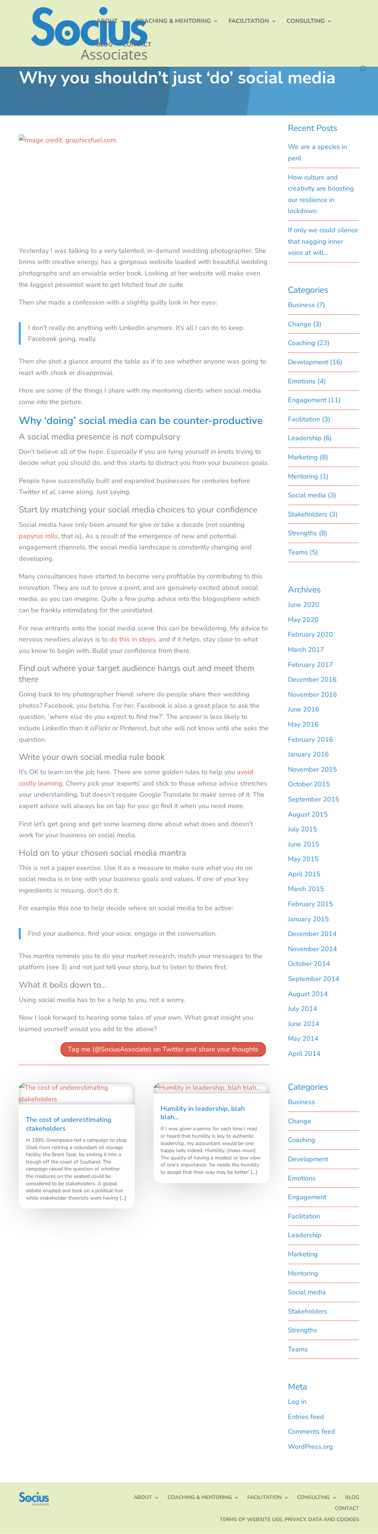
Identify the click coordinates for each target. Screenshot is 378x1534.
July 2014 (302, 1008)
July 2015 (302, 829)
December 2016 (312, 679)
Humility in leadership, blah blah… (203, 1112)
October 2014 (309, 963)
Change (299, 324)
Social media (307, 495)
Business (301, 304)
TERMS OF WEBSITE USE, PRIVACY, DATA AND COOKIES (289, 1519)
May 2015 (303, 859)
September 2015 (313, 799)
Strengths (302, 533)
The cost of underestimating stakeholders (68, 1124)
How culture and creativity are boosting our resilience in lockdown (321, 194)
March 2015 (306, 888)
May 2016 (303, 724)
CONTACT (137, 45)
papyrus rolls (38, 536)
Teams (298, 552)
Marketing (303, 457)
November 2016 (312, 694)
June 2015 (303, 844)
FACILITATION (248, 21)
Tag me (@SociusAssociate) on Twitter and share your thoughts (163, 1049)
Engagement (307, 400)
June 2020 (303, 604)
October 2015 (309, 784)
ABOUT (107, 21)
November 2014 (312, 949)
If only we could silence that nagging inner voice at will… (323, 241)
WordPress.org (310, 1446)
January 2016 (308, 754)
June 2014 (303, 1023)
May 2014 (303, 1038)
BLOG (104, 45)
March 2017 (306, 649)
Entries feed (306, 1416)
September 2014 (313, 978)
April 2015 (304, 874)
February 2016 (310, 739)
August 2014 (308, 993)
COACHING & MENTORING (173, 21)
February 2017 (310, 664)
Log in (297, 1401)
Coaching (301, 342)
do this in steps (132, 639)
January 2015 (308, 919)
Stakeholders (307, 514)
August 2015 (308, 814)
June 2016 (303, 709)
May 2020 (303, 619)
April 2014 (304, 1053)
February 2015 (310, 904)
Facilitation (304, 419)
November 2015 (312, 769)
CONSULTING (305, 21)
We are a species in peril (317, 152)
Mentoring (303, 476)
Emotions (302, 381)
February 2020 (310, 634)
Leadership (305, 438)
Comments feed (311, 1431)
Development (308, 362)
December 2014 (312, 933)
